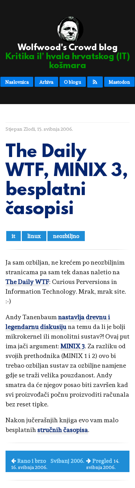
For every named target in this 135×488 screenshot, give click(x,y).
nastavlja (71, 317)
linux (34, 236)
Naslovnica (17, 82)
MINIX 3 (73, 346)
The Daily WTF (27, 281)
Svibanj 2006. (67, 461)
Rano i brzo (31, 461)
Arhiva (46, 82)
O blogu (72, 82)
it (13, 236)
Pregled (102, 461)
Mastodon (119, 82)
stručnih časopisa (62, 429)
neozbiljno (66, 236)
